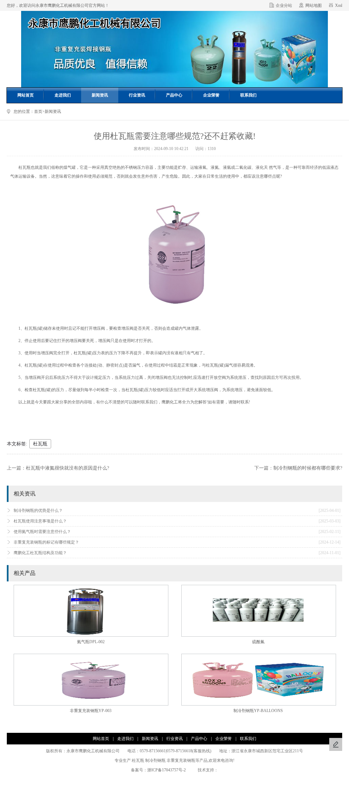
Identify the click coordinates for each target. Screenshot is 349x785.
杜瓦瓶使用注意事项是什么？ (177, 521)
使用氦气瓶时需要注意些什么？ (177, 531)
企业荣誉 (211, 95)
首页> (39, 111)
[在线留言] (335, 744)
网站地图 (313, 5)
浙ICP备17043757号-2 (168, 770)
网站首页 (25, 95)
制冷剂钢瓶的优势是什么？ (177, 510)
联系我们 (248, 95)
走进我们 (63, 95)
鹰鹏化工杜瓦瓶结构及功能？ (177, 552)
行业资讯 (137, 95)
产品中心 (174, 95)
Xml (338, 5)
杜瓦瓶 (40, 443)
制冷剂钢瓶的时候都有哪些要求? (307, 468)
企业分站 (284, 5)
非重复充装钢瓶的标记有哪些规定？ (177, 542)
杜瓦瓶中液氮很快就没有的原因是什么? (67, 468)
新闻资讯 (100, 95)
